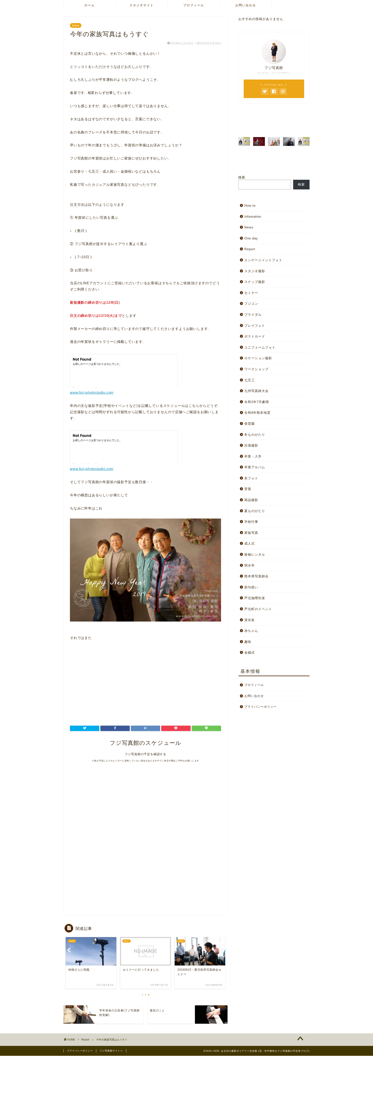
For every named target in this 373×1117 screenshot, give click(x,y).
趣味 (247, 642)
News (248, 227)
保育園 (249, 423)
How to (250, 205)
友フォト (251, 478)
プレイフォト (254, 325)
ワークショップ (256, 369)
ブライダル (253, 314)
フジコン (251, 303)
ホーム (89, 5)
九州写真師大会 (256, 391)
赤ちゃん (251, 631)
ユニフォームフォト (259, 347)
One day (251, 238)
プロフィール (193, 5)
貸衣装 (249, 620)
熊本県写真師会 (256, 576)
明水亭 (249, 565)
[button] (305, 127)
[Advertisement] (106, 685)
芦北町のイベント (258, 609)
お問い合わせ (245, 5)
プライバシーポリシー (260, 706)
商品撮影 (251, 500)
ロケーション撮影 (258, 358)
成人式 (249, 543)
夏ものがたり (254, 511)
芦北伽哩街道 (254, 598)
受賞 (247, 489)
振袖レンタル (254, 554)
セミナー (251, 293)
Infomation (252, 216)
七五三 (249, 380)
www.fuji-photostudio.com (91, 392)
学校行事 (251, 521)
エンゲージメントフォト (263, 260)
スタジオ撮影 (254, 271)
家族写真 (251, 532)
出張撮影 (251, 445)
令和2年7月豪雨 (256, 402)
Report (75, 25)
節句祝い (251, 587)
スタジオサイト (142, 5)
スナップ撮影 (254, 282)
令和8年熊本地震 (257, 412)
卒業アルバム (254, 467)
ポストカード (254, 336)
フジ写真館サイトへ (111, 1050)
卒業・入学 (253, 456)
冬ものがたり (254, 434)
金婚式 (249, 652)
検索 (241, 177)
